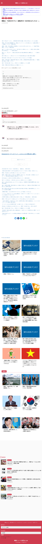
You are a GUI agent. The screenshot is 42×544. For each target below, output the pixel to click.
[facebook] (18, 218)
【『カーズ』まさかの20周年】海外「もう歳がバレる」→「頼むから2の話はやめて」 (19, 204)
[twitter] (15, 218)
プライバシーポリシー (6, 536)
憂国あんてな (7, 522)
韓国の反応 (8, 237)
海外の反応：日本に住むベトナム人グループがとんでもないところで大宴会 (17, 57)
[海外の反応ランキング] (5, 112)
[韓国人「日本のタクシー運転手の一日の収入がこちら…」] (21, 218)
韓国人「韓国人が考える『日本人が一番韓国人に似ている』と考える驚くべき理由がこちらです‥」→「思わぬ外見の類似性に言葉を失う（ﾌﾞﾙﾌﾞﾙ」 (11, 298)
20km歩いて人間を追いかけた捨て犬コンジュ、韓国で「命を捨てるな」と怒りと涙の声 (19, 206)
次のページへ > (21, 159)
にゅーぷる (29, 522)
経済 (5, 237)
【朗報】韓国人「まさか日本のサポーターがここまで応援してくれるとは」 (17, 191)
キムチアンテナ (19, 522)
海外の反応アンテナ (13, 522)
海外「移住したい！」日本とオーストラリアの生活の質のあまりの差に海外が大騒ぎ (18, 55)
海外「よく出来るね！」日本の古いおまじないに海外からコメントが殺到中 (17, 180)
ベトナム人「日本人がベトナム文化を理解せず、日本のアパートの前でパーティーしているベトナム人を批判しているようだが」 (29, 363)
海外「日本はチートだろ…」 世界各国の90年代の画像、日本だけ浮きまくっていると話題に (20, 40)
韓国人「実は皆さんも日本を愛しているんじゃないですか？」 (14, 172)
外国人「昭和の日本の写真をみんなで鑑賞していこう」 (13, 65)
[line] (24, 218)
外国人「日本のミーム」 (33, 170)
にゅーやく (25, 522)
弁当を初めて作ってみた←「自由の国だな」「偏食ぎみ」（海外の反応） (16, 168)
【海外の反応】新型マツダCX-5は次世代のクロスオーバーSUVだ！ (15, 170)
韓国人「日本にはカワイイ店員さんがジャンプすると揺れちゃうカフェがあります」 (18, 198)
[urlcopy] (26, 218)
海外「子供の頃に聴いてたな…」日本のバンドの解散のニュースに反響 (16, 63)
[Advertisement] (21, 31)
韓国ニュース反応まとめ (21, 3)
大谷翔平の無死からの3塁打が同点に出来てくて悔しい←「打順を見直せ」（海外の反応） (19, 196)
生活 (3, 237)
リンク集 (4, 538)
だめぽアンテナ (35, 522)
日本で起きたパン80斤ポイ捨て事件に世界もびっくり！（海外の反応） (16, 178)
